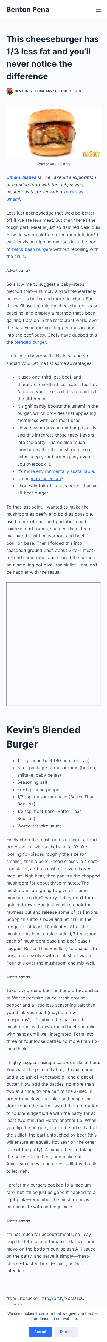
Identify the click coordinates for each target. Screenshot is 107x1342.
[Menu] (98, 9)
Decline (66, 1331)
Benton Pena (27, 9)
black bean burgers (32, 249)
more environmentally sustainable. (59, 471)
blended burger (30, 342)
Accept (40, 1331)
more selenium (46, 478)
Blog (78, 91)
